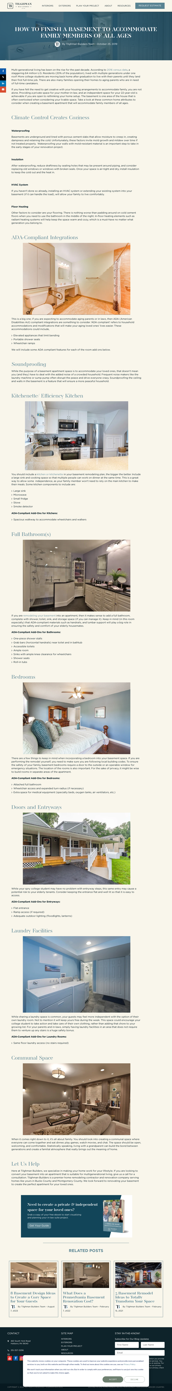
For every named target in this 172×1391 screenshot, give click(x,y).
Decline (134, 1379)
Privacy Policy (129, 1364)
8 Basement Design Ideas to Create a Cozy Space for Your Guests (32, 1296)
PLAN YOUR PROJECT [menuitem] (87, 6)
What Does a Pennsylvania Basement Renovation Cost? (84, 1296)
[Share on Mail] (3, 90)
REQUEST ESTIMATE (150, 6)
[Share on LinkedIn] (3, 83)
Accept (113, 1379)
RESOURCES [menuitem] (124, 6)
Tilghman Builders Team (80, 44)
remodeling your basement (39, 616)
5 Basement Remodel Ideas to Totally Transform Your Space (135, 1296)
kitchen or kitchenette (50, 474)
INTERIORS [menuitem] (47, 6)
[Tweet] (3, 77)
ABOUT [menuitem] (108, 6)
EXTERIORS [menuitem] (65, 6)
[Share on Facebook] (3, 71)
